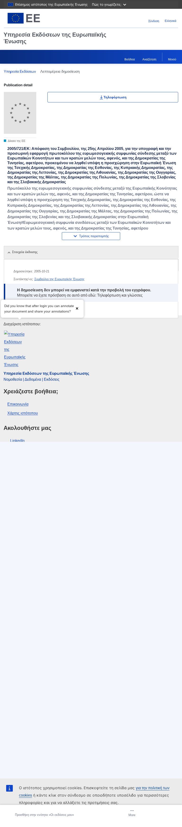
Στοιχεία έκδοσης (25, 252)
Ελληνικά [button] (170, 21)
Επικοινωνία (17, 404)
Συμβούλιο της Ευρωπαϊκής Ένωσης (59, 279)
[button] (77, 308)
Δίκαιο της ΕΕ (16, 141)
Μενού (172, 59)
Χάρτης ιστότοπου (22, 413)
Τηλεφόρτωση (115, 97)
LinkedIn (17, 441)
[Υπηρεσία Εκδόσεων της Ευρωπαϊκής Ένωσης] (34, 18)
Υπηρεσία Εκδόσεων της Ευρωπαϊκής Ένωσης (55, 37)
